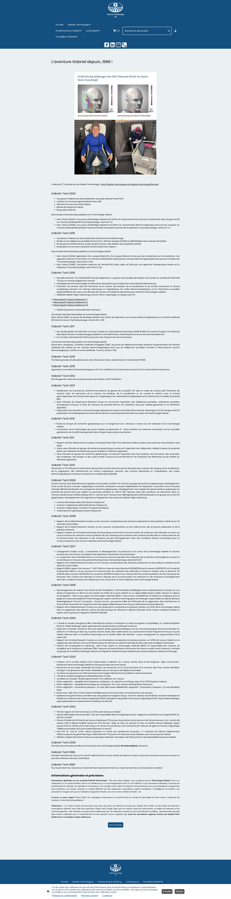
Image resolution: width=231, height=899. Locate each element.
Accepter (167, 891)
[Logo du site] (115, 10)
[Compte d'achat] (175, 30)
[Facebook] (106, 44)
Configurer (107, 895)
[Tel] (124, 44)
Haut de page (115, 825)
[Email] (118, 44)
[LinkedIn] (112, 44)
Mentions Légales (89, 895)
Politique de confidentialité (64, 895)
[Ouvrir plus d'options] (82, 36)
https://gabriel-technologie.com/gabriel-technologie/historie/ (129, 184)
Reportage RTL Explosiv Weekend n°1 (70, 299)
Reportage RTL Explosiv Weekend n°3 (71, 305)
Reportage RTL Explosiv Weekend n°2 (71, 302)
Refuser (179, 891)
